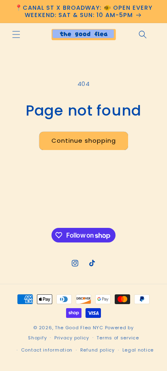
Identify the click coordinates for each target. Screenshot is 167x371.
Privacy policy (71, 338)
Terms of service (117, 338)
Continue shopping (83, 140)
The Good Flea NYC (79, 327)
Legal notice (138, 350)
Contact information (47, 350)
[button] (16, 34)
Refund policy (97, 350)
